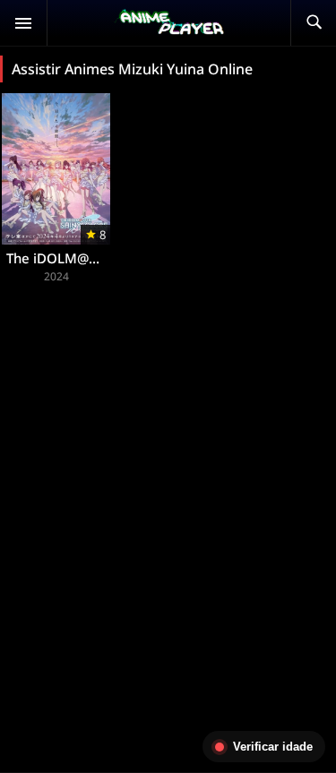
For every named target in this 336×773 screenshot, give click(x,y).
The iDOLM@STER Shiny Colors (103, 258)
